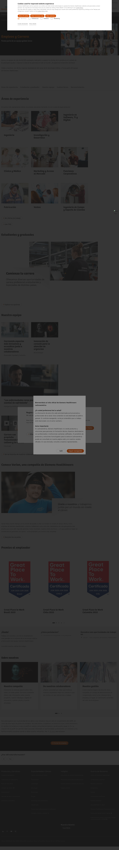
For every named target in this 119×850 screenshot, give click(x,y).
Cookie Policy (79, 7)
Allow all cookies (23, 16)
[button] (116, 212)
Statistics (46, 18)
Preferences (35, 18)
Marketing (57, 18)
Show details (32, 23)
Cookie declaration (23, 23)
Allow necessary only (37, 16)
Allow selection (50, 16)
